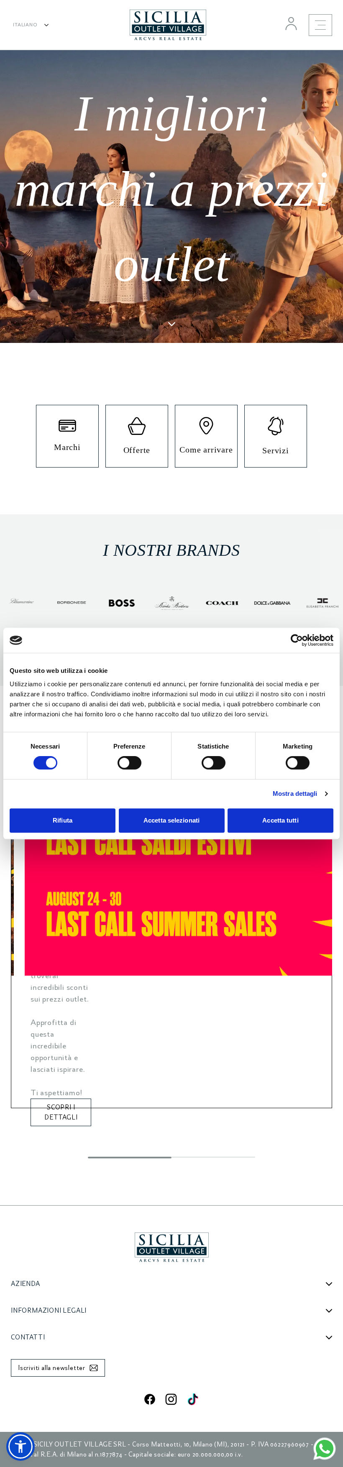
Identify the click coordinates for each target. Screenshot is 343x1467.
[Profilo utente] (291, 23)
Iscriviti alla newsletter (51, 1368)
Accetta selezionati (171, 820)
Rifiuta (62, 820)
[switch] (129, 762)
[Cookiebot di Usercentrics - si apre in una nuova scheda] (296, 640)
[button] (20, 1446)
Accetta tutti (280, 820)
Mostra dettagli (295, 793)
